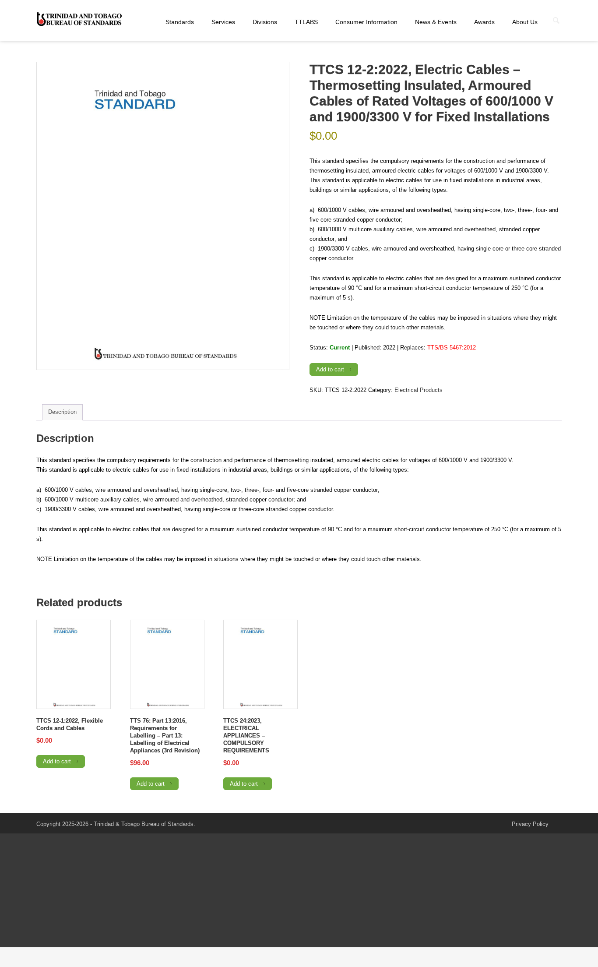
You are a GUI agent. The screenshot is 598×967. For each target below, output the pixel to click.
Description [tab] (62, 412)
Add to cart (330, 369)
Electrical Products (418, 390)
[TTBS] (80, 20)
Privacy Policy (530, 824)
